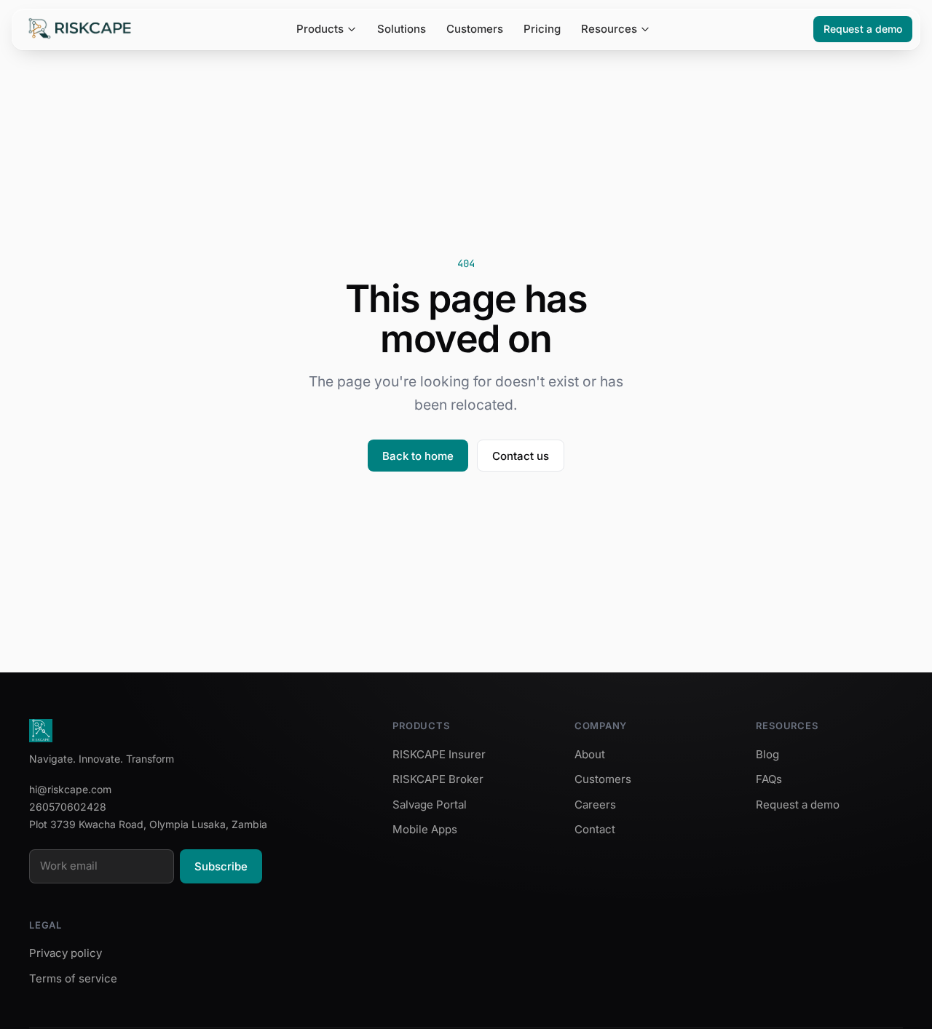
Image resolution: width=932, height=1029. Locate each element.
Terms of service (73, 978)
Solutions (401, 29)
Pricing (542, 29)
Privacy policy (65, 953)
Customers (474, 29)
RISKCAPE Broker (437, 779)
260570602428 (67, 806)
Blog (767, 754)
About (589, 754)
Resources (609, 29)
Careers (595, 804)
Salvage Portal (429, 804)
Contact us (520, 456)
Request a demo (863, 29)
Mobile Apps (424, 829)
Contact (594, 829)
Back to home (418, 456)
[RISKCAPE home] (80, 29)
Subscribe (221, 866)
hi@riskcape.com (70, 789)
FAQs (769, 779)
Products (320, 29)
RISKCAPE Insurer (439, 754)
